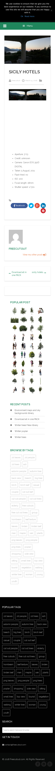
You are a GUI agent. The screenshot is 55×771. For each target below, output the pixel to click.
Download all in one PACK (19, 273)
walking (38, 567)
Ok (22, 16)
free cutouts (28, 505)
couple (15, 492)
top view (38, 561)
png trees (16, 547)
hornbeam (16, 519)
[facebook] (37, 764)
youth (14, 581)
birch (14, 485)
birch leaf (24, 485)
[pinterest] (43, 764)
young (40, 574)
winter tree (17, 574)
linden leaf (36, 526)
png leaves (17, 540)
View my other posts (33, 254)
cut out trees (36, 499)
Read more (29, 16)
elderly (15, 505)
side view (29, 554)
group (35, 512)
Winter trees (20, 437)
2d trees (15, 464)
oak (31, 533)
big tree (38, 478)
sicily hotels (37, 272)
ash (25, 464)
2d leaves (16, 457)
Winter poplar (21, 431)
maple (23, 533)
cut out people (19, 499)
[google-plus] (49, 764)
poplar (28, 547)
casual (36, 485)
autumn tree (35, 471)
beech (28, 478)
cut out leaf (27, 492)
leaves (15, 526)
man (14, 533)
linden (24, 526)
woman (29, 574)
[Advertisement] (27, 128)
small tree (26, 561)
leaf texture (30, 519)
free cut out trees (20, 512)
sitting (14, 561)
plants (40, 533)
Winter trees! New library (26, 425)
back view (16, 478)
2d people (30, 457)
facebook (20, 205)
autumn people (19, 471)
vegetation (26, 567)
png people (31, 540)
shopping (16, 554)
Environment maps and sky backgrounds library (27, 411)
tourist (14, 567)
